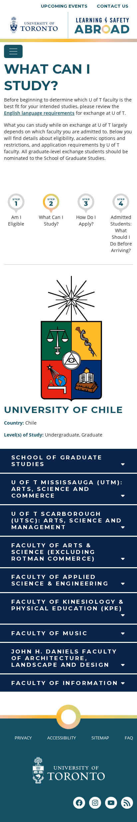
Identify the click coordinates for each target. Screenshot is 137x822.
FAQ (129, 738)
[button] (68, 461)
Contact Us (112, 6)
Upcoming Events (64, 6)
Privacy (23, 738)
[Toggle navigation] (13, 51)
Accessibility (61, 738)
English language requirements (39, 113)
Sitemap (100, 738)
